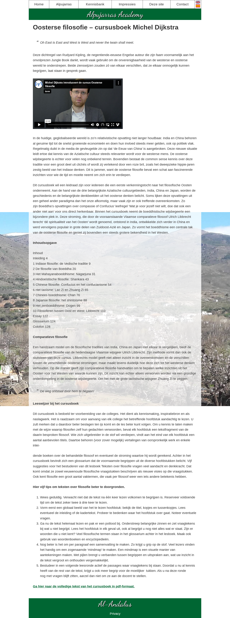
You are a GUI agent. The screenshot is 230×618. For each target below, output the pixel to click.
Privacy (115, 613)
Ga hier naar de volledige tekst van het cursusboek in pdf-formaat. (84, 586)
